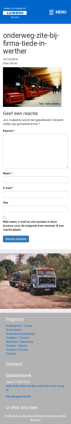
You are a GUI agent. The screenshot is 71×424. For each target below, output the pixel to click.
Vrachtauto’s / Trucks (19, 325)
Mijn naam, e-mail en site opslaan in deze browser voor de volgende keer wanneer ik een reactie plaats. (33, 225)
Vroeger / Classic (16, 345)
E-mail (8, 188)
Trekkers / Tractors (18, 337)
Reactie (9, 130)
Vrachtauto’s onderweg (20, 333)
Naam (8, 173)
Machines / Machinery (19, 341)
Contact (11, 353)
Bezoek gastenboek (18, 396)
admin (13, 63)
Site (5, 202)
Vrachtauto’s (13, 329)
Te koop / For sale (17, 349)
